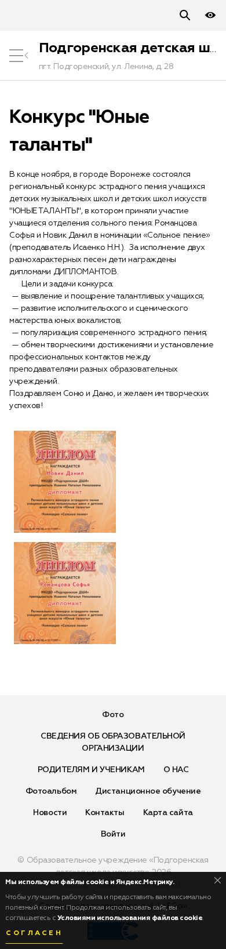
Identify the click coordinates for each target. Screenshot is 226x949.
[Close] (217, 880)
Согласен (34, 933)
